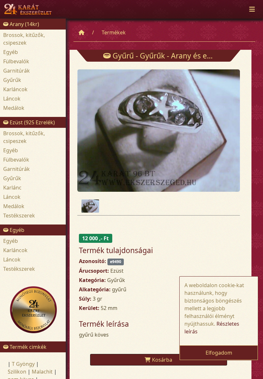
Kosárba (162, 359)
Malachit (42, 371)
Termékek (114, 32)
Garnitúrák (16, 70)
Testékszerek (19, 215)
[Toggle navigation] (252, 9)
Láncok (12, 98)
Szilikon (17, 371)
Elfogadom (219, 352)
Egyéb (10, 52)
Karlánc (12, 187)
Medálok (13, 107)
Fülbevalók (16, 61)
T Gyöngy (23, 363)
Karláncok (15, 89)
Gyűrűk (12, 80)
